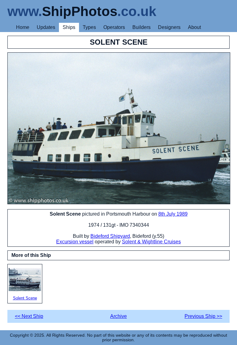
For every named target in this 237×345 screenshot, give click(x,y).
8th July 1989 (173, 214)
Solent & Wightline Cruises (151, 241)
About (194, 27)
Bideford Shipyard (110, 236)
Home (22, 27)
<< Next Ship (29, 316)
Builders (141, 27)
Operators (114, 27)
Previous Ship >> (203, 316)
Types (89, 27)
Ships (69, 27)
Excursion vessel (75, 241)
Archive (118, 316)
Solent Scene (25, 298)
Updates (46, 27)
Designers (169, 27)
